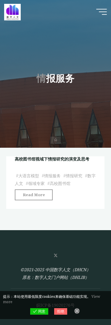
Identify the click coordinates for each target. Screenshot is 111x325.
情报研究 (74, 175)
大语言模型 (28, 175)
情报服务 (52, 175)
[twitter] (55, 255)
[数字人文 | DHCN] (12, 11)
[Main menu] (101, 12)
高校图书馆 (60, 183)
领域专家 (36, 183)
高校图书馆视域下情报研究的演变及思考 (52, 159)
